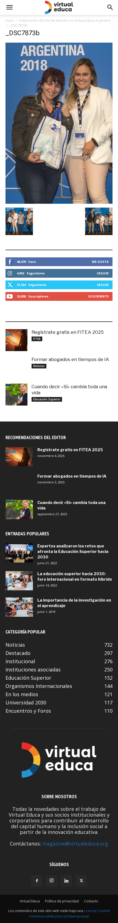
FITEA (37, 339)
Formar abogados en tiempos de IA (70, 359)
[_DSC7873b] (59, 202)
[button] (9, 7)
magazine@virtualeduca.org (75, 843)
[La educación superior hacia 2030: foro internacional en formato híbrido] (19, 580)
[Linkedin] (66, 880)
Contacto (91, 901)
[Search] (110, 7)
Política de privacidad (62, 901)
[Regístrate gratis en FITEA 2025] (16, 340)
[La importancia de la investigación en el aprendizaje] (19, 607)
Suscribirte (98, 296)
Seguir (103, 273)
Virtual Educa (30, 901)
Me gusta (100, 262)
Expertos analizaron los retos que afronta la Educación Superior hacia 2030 (72, 551)
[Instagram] (51, 880)
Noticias (39, 366)
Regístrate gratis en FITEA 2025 (68, 332)
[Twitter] (81, 880)
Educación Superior (46, 399)
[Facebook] (36, 880)
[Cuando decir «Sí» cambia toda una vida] (16, 395)
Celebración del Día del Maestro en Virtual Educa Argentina (65, 20)
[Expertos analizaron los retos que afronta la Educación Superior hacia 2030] (19, 553)
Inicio (9, 20)
